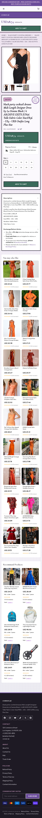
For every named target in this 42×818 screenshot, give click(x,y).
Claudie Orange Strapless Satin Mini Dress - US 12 (10, 399)
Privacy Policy (7, 773)
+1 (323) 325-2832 (9, 733)
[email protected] (21, 242)
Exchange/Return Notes (12, 229)
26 (31, 167)
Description (8, 198)
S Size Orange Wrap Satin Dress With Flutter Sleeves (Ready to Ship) (30, 280)
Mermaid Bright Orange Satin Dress (11, 457)
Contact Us (6, 752)
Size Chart (9, 174)
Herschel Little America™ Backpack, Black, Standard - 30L (11, 663)
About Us (6, 748)
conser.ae (5, 15)
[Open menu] (3, 8)
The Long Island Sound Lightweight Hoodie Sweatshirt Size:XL (29, 625)
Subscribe (32, 796)
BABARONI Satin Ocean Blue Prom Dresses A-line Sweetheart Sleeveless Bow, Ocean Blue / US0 (30, 588)
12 (26, 162)
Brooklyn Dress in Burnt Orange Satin (11, 369)
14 (31, 162)
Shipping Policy (8, 781)
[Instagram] (10, 718)
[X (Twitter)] (25, 718)
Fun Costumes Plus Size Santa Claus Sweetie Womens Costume (11, 546)
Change (34, 147)
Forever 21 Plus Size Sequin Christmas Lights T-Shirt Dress (11, 517)
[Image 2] (13, 88)
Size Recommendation (21, 174)
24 (26, 167)
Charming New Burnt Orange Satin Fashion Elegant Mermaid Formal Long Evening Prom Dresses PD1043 (29, 458)
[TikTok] (20, 718)
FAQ (4, 755)
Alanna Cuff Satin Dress (30, 368)
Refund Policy (7, 769)
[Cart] (38, 8)
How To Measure (8, 177)
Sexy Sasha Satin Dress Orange (30, 309)
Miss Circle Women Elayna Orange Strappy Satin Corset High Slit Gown (11, 339)
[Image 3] (19, 88)
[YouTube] (15, 718)
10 (21, 162)
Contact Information (10, 784)
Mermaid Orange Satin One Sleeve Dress (30, 398)
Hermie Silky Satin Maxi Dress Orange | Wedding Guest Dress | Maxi (11, 310)
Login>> (10, 602)
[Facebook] (5, 718)
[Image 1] (6, 88)
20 (16, 167)
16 (5, 167)
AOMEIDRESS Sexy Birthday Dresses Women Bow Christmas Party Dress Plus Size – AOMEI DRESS (30, 517)
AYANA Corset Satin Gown (29, 428)
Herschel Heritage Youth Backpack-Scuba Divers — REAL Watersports (11, 625)
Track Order (7, 759)
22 (21, 167)
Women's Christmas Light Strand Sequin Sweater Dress (29, 546)
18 (11, 167)
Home (4, 35)
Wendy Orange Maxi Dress (29, 339)
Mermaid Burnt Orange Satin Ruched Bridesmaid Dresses (11, 280)
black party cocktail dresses (19, 35)
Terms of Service (8, 777)
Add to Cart (20, 28)
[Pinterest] (30, 718)
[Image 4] (26, 88)
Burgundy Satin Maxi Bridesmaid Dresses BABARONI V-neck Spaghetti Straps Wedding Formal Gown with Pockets (11, 487)
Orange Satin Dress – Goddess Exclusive (29, 487)
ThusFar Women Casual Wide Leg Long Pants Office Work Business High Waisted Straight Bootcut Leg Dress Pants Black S (11, 588)
